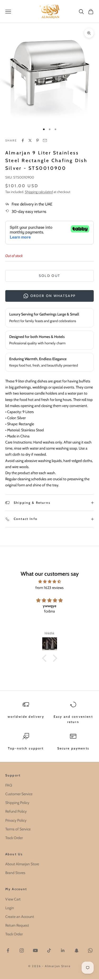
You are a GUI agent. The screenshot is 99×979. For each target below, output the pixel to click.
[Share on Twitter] (30, 140)
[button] (45, 658)
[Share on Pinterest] (37, 140)
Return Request (17, 925)
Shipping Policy (17, 802)
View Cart (13, 899)
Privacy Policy (15, 820)
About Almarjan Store (22, 864)
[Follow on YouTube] (35, 950)
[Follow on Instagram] (21, 950)
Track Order (14, 837)
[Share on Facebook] (23, 140)
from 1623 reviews (49, 587)
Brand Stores (15, 872)
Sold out (49, 275)
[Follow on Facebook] (8, 950)
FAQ (8, 785)
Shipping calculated (39, 192)
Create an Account (19, 916)
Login (9, 907)
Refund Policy (16, 811)
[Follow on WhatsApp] (90, 950)
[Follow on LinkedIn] (62, 950)
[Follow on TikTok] (49, 950)
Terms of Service (18, 829)
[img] (49, 581)
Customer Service (18, 794)
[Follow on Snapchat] (76, 950)
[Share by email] (45, 140)
